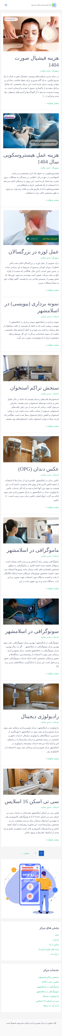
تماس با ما (54, 944)
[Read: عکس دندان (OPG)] (31, 449)
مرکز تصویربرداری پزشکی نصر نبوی (41, 5)
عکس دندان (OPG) (50, 982)
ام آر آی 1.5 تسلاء (51, 1006)
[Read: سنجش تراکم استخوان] (31, 368)
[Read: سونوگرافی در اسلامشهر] (31, 611)
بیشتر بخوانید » (52, 102)
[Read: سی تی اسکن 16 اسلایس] (31, 781)
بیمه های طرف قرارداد (48, 949)
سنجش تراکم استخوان (48, 977)
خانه (57, 935)
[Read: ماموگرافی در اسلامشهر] (31, 530)
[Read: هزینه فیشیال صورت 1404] (31, 33)
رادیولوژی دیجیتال (51, 996)
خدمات (55, 940)
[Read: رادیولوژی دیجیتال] (31, 696)
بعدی (25, 853)
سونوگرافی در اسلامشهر (47, 991)
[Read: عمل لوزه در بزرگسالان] (31, 227)
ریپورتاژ (55, 71)
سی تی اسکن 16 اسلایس (47, 1001)
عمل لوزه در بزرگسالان (34, 252)
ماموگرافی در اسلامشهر (48, 987)
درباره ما (55, 954)
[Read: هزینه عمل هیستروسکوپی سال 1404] (31, 130)
